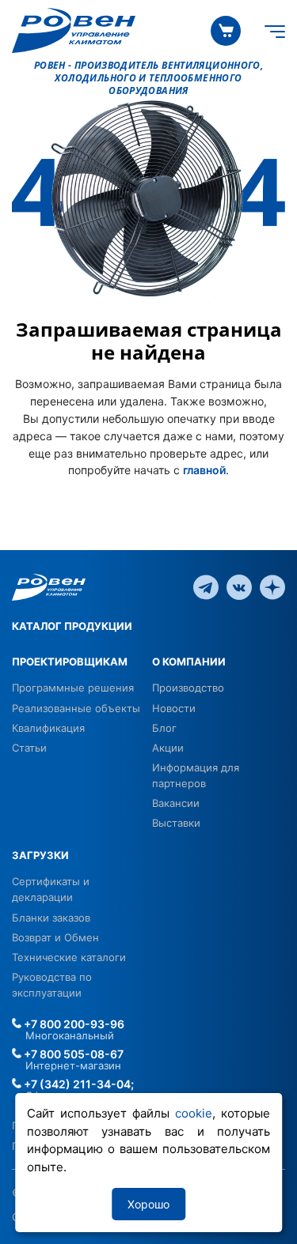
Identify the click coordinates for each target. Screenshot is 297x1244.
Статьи (29, 747)
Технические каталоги (69, 957)
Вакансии (176, 803)
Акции (168, 747)
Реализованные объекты (76, 708)
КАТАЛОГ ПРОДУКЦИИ (72, 626)
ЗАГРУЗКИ (40, 855)
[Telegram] (206, 586)
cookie (193, 1113)
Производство (188, 687)
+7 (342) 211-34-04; (77, 1084)
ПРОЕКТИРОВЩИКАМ (70, 661)
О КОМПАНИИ (189, 661)
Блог (164, 728)
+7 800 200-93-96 (72, 1024)
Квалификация (48, 728)
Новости (174, 708)
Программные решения (73, 687)
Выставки (176, 822)
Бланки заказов (51, 917)
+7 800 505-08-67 (72, 1054)
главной (204, 470)
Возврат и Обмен (55, 937)
